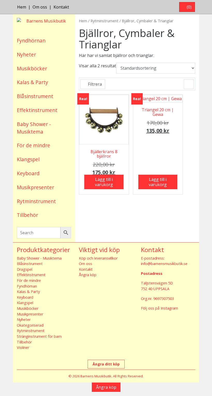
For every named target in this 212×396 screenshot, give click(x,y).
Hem (21, 7)
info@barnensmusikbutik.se (164, 263)
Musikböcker (32, 68)
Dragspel (24, 269)
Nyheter (26, 54)
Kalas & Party (32, 82)
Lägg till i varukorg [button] (104, 182)
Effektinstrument (37, 110)
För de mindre (33, 145)
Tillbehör (27, 214)
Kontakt (61, 7)
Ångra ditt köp (106, 364)
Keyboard (28, 173)
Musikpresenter (35, 187)
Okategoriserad (30, 325)
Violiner (23, 347)
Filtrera (94, 84)
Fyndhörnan (31, 40)
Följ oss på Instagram (159, 308)
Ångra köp (87, 274)
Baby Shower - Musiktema (34, 128)
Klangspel (28, 159)
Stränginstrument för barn (39, 336)
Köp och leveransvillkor (98, 258)
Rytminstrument (36, 201)
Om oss (40, 7)
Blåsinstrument (35, 96)
